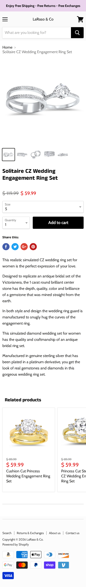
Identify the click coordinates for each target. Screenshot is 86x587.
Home (7, 47)
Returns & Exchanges (30, 533)
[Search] (77, 32)
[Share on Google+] (24, 246)
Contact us (72, 533)
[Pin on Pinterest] (33, 246)
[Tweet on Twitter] (15, 246)
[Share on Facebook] (6, 246)
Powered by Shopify (15, 544)
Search (6, 533)
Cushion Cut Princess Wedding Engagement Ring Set (28, 476)
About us (54, 533)
